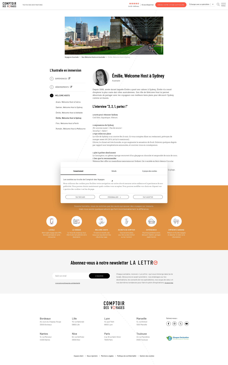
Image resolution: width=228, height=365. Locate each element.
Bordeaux (45, 318)
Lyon (107, 318)
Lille (74, 318)
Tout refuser (80, 197)
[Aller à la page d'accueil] (10, 5)
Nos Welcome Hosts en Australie (93, 57)
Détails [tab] (114, 171)
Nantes (44, 333)
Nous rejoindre (92, 356)
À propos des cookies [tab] (149, 171)
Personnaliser (113, 197)
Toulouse (141, 333)
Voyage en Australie (72, 57)
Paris (107, 333)
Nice (74, 333)
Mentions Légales (107, 356)
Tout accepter (148, 197)
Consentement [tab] (78, 171)
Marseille (141, 318)
